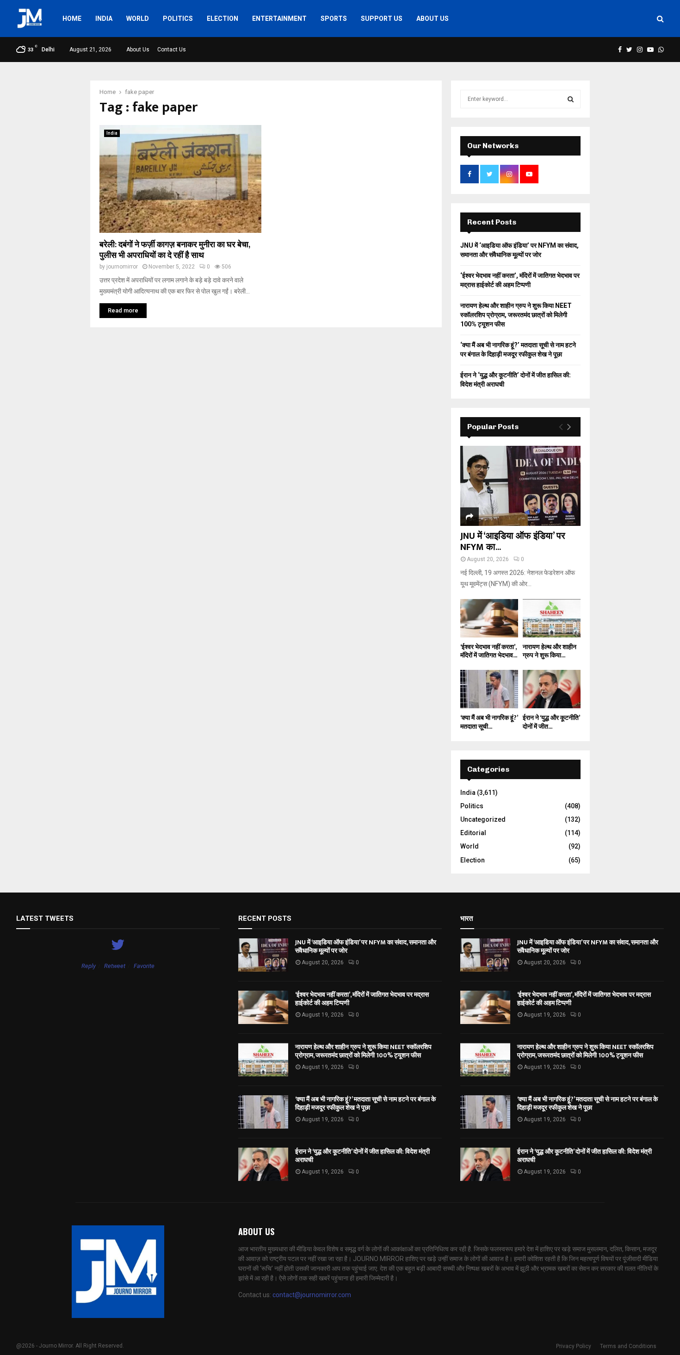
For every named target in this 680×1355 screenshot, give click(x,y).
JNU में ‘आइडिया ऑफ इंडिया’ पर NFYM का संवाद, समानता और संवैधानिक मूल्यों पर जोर (365, 946)
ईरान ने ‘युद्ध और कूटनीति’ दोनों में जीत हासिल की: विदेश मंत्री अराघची (362, 1155)
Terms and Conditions (628, 1346)
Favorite (144, 965)
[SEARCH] (571, 99)
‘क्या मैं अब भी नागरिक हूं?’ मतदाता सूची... (489, 721)
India (103, 18)
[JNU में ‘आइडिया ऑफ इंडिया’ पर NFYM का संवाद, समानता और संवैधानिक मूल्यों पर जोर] (520, 486)
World (137, 18)
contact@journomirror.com (311, 1295)
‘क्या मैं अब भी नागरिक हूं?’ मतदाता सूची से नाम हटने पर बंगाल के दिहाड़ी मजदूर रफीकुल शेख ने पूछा (365, 1103)
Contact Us (171, 49)
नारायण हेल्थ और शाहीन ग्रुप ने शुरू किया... (549, 651)
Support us (381, 18)
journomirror (122, 266)
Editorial (473, 833)
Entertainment (279, 18)
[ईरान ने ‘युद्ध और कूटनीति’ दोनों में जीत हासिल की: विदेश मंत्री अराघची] (552, 689)
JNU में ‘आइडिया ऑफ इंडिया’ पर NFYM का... (512, 541)
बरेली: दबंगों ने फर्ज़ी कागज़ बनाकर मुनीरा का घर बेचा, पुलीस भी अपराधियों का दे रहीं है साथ (174, 250)
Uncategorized (483, 819)
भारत (466, 918)
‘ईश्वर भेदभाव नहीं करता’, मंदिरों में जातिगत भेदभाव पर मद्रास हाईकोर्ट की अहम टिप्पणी (362, 998)
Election (222, 18)
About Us (432, 18)
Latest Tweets (45, 918)
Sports (334, 18)
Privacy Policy (573, 1346)
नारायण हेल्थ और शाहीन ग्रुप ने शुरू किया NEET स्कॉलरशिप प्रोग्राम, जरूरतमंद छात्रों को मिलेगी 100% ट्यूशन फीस (516, 314)
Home (71, 18)
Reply (88, 965)
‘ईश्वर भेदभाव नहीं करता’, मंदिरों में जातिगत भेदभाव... (488, 651)
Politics (178, 18)
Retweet (114, 965)
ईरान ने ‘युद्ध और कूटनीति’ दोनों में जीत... (551, 721)
